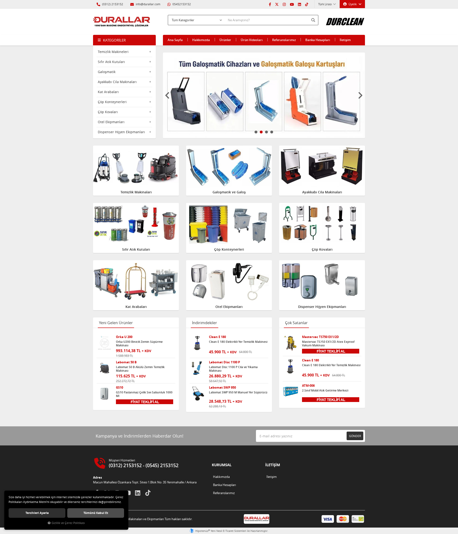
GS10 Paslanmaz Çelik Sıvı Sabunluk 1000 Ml (144, 394)
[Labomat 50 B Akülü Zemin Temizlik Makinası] (104, 368)
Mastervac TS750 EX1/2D (320, 337)
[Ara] (313, 20)
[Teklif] (144, 401)
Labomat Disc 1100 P (224, 362)
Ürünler (225, 40)
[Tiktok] (306, 4)
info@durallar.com (148, 4)
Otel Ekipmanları (111, 122)
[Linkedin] (299, 4)
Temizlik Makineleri (113, 51)
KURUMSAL (221, 464)
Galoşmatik (106, 71)
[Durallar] (121, 21)
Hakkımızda (201, 40)
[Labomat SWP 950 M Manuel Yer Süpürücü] (197, 394)
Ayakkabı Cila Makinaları (117, 81)
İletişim (345, 40)
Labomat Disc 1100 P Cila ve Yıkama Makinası (233, 368)
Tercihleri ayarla (37, 513)
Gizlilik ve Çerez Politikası (68, 523)
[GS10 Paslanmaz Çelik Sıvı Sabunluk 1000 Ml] (104, 394)
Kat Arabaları (108, 92)
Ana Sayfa (175, 40)
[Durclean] (345, 19)
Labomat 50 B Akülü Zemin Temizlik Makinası (140, 368)
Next (360, 95)
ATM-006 (308, 385)
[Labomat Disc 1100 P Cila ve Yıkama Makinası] (197, 368)
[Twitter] (276, 4)
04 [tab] (271, 132)
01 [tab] (256, 132)
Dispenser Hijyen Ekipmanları (121, 132)
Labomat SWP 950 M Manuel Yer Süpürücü (238, 392)
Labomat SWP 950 (222, 387)
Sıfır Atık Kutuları (111, 61)
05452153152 (181, 4)
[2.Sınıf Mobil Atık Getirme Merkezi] (290, 392)
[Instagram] (284, 4)
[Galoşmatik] (264, 95)
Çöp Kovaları (108, 112)
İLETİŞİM (272, 464)
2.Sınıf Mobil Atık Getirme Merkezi (325, 390)
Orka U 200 (124, 337)
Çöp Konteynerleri (112, 102)
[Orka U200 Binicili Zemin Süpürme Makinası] (104, 343)
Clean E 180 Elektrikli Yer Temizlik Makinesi (238, 342)
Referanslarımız (284, 40)
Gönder (355, 436)
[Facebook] (270, 4)
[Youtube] (292, 4)
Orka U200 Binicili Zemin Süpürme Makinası (139, 343)
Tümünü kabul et (95, 513)
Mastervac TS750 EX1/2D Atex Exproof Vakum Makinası (328, 343)
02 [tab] (261, 132)
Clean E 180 (217, 337)
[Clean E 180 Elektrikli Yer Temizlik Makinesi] (197, 343)
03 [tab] (266, 132)
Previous (167, 95)
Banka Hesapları (317, 40)
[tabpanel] (264, 95)
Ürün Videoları (252, 40)
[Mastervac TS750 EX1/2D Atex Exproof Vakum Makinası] (290, 343)
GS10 (119, 387)
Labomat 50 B (126, 362)
